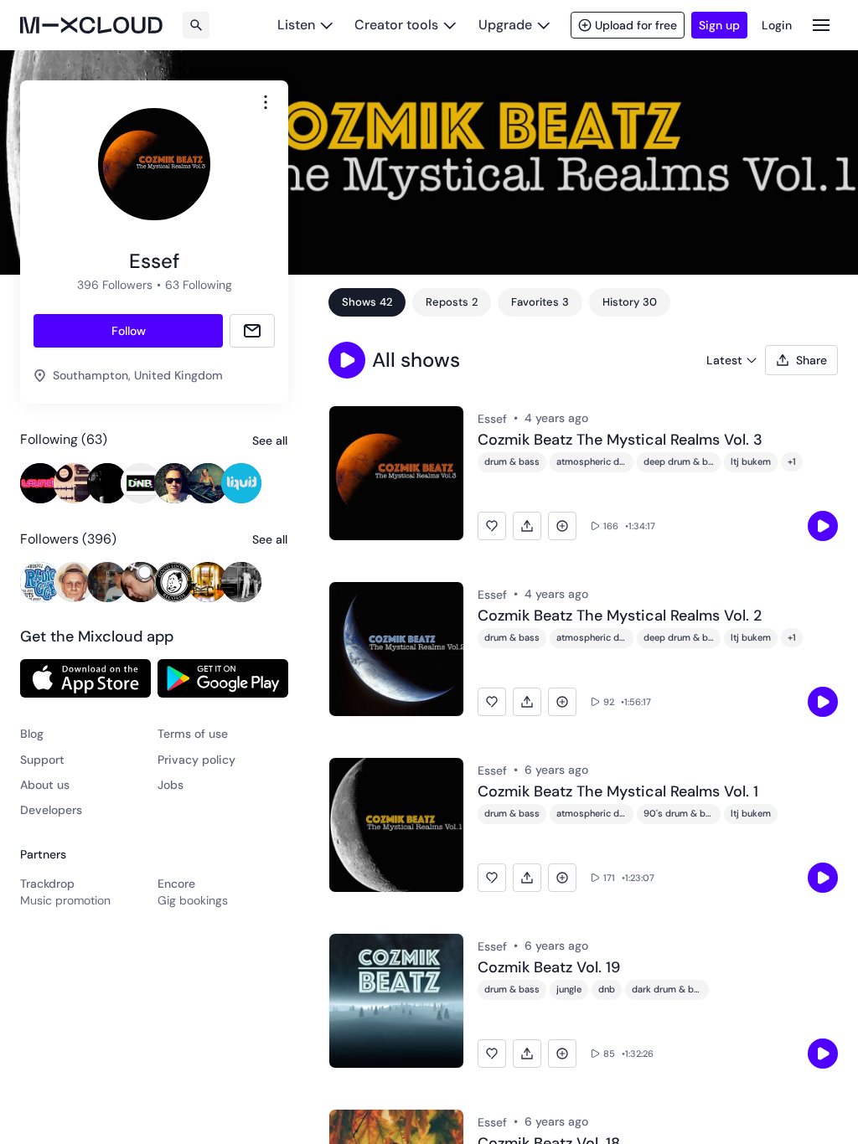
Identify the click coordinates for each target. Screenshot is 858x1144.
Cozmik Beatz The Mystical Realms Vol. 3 (620, 440)
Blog (32, 733)
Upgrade (505, 24)
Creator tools (396, 24)
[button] (346, 360)
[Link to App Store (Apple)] (85, 678)
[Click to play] (823, 526)
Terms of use (193, 733)
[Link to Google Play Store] (223, 678)
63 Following (198, 284)
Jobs (170, 784)
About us (45, 784)
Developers (51, 809)
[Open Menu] (821, 24)
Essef (492, 418)
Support (42, 759)
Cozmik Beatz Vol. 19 (549, 968)
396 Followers (114, 284)
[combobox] (265, 102)
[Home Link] (91, 25)
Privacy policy (196, 759)
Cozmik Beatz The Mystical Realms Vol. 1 (618, 792)
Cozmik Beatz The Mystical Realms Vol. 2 (620, 616)
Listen (296, 24)
